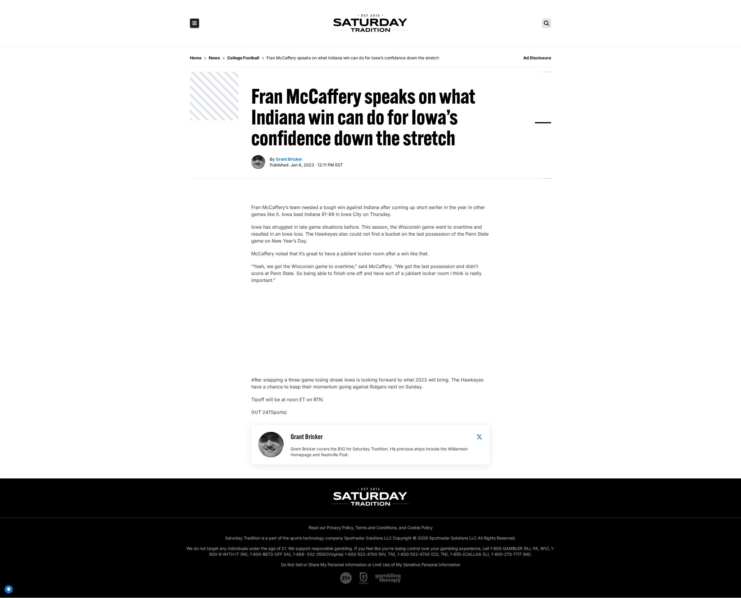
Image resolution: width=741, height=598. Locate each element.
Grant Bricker (289, 159)
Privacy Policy (340, 527)
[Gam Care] (363, 578)
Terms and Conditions (376, 527)
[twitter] (479, 436)
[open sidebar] (194, 23)
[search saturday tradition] (546, 23)
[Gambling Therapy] (388, 578)
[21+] (346, 578)
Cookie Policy (420, 527)
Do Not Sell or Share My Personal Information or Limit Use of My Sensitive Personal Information (370, 564)
